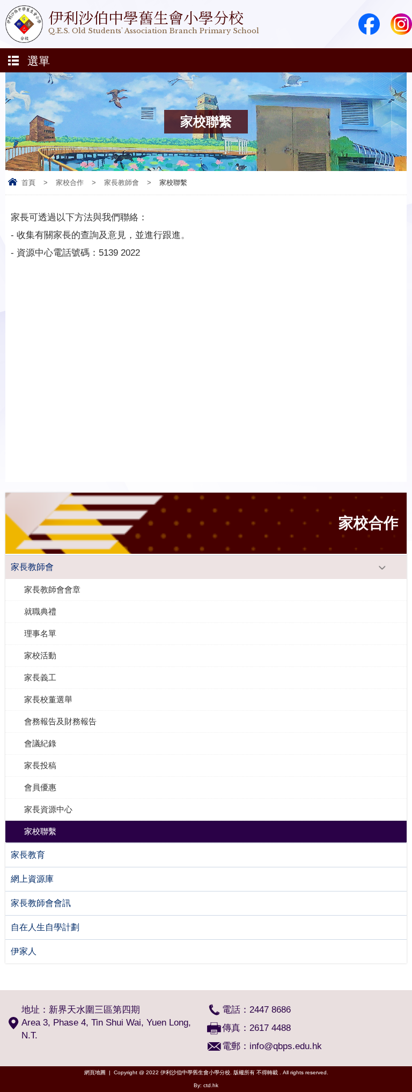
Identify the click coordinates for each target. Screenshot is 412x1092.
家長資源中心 (48, 809)
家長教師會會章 (52, 589)
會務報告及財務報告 (60, 721)
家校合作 (70, 183)
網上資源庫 (32, 878)
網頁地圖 (95, 1072)
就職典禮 (40, 611)
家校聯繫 (40, 831)
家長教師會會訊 (41, 903)
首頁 (28, 183)
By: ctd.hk (206, 1085)
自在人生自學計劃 (45, 927)
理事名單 (40, 633)
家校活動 (40, 655)
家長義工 (40, 677)
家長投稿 (40, 765)
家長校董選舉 (48, 699)
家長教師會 (121, 183)
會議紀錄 (40, 743)
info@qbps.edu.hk (285, 1046)
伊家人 (23, 951)
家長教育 (28, 854)
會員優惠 (40, 787)
